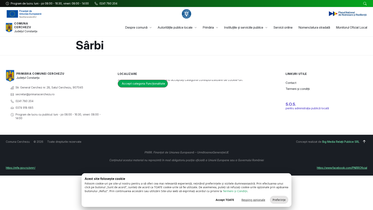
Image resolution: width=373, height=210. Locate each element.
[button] (365, 3)
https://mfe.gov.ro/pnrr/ (20, 167)
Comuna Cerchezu (22, 25)
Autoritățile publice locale (175, 27)
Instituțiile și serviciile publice (243, 27)
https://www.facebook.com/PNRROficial (342, 167)
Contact (291, 83)
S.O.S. (291, 104)
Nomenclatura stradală (314, 27)
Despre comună (136, 27)
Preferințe (279, 200)
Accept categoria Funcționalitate (143, 83)
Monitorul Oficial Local (351, 27)
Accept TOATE (225, 200)
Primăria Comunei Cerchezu (40, 73)
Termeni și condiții (298, 89)
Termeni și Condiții (235, 191)
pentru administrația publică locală (307, 108)
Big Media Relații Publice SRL (340, 141)
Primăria (208, 27)
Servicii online (283, 27)
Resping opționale (253, 200)
